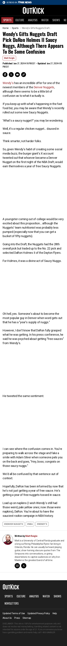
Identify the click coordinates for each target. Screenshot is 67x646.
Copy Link (23, 74)
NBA (30, 524)
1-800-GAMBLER (48, 632)
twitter (23, 565)
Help (55, 613)
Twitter (11, 74)
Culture (19, 20)
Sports (7, 20)
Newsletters (12, 603)
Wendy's (8, 83)
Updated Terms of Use (14, 613)
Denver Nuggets (44, 87)
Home (6, 28)
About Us (7, 618)
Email (17, 74)
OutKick (33, 10)
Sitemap (27, 618)
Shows (56, 20)
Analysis (32, 20)
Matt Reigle (9, 58)
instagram (17, 565)
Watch (44, 20)
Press (17, 618)
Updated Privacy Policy (38, 613)
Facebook (5, 74)
